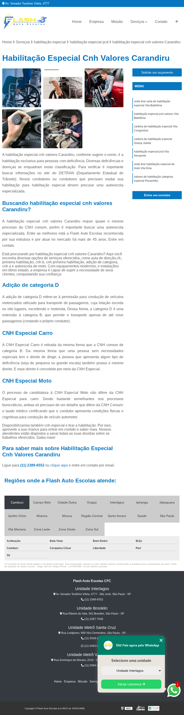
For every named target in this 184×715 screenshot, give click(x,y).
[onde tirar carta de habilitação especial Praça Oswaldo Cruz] (62, 128)
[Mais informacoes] (177, 21)
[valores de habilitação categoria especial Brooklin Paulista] (104, 87)
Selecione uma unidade (131, 661)
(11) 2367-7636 (93, 619)
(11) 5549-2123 (93, 638)
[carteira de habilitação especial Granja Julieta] (21, 128)
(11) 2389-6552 (32, 465)
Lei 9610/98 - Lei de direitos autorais (88, 566)
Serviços (137, 22)
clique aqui (59, 465)
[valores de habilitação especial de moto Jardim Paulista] (21, 87)
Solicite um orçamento (157, 72)
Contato (161, 22)
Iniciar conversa (130, 684)
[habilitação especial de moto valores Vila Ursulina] (62, 87)
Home (77, 22)
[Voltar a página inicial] (24, 21)
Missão (117, 22)
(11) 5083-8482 (93, 645)
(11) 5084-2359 (93, 665)
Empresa (96, 22)
